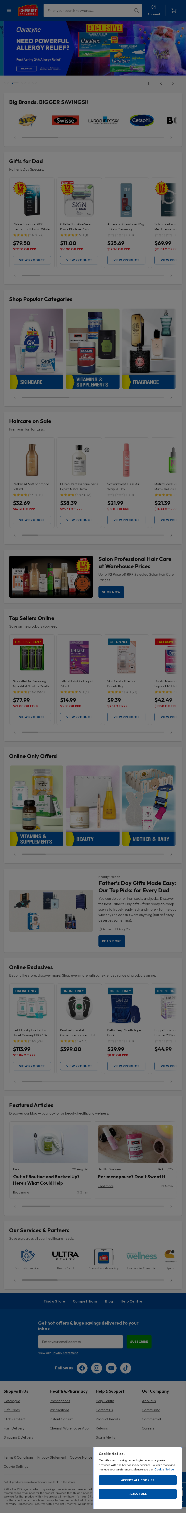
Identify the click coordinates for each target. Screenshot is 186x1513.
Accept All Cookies (137, 1480)
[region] (137, 1478)
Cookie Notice (164, 1469)
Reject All (138, 1493)
